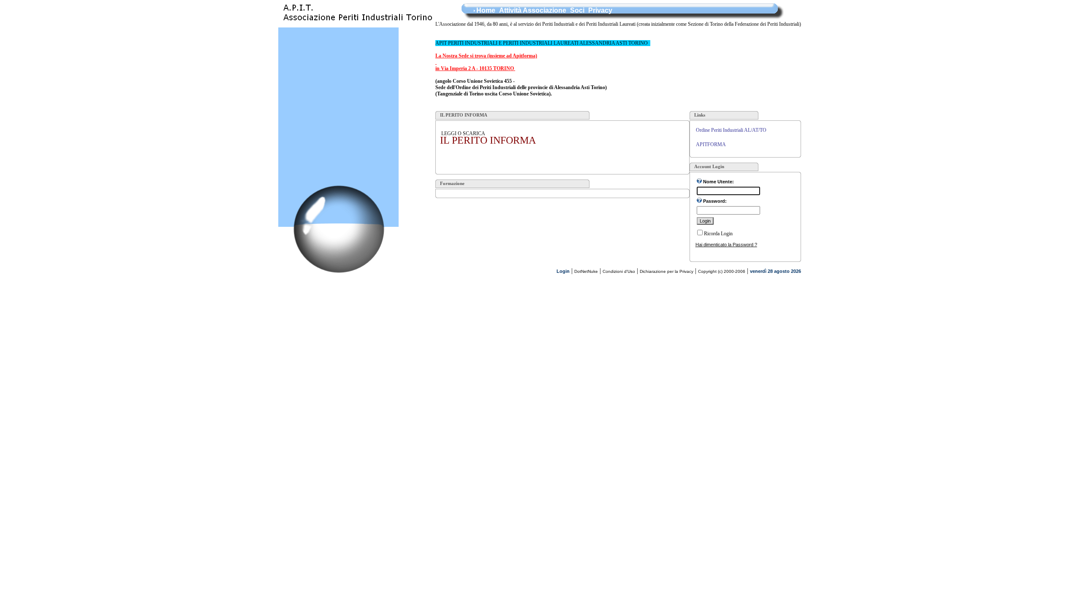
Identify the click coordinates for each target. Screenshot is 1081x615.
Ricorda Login (718, 234)
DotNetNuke (586, 271)
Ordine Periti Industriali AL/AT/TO (731, 130)
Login (563, 271)
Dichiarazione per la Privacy (666, 271)
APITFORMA (711, 144)
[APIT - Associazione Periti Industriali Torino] (356, 25)
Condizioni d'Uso (619, 271)
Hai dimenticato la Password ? (726, 244)
